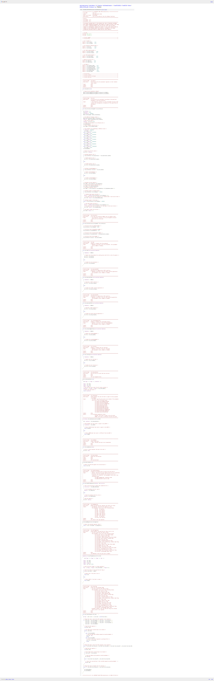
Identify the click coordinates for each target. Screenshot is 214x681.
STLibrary (91, 7)
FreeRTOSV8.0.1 (117, 5)
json (212, 679)
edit (106, 9)
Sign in (212, 1)
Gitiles (7, 679)
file (102, 9)
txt (209, 679)
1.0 (96, 5)
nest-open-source (84, 5)
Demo (129, 5)
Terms (13, 679)
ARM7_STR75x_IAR (84, 7)
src (95, 7)
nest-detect (92, 5)
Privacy (9, 679)
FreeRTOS (124, 5)
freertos (100, 5)
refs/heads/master (107, 5)
